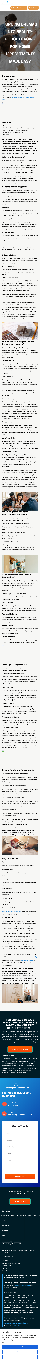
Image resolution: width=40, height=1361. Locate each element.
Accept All (20, 1347)
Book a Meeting (33, 8)
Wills (29, 1215)
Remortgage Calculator (27, 961)
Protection (20, 1215)
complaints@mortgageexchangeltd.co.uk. (16, 1323)
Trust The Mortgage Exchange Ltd (11, 912)
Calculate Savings (20, 1201)
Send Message (20, 1176)
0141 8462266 (32, 3)
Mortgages (10, 1215)
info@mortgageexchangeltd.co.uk (20, 1114)
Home (3, 1215)
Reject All (20, 1357)
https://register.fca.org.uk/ (22, 1285)
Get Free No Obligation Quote (18, 8)
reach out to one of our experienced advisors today (22, 957)
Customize (20, 1352)
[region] (20, 1345)
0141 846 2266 (13, 1105)
